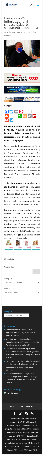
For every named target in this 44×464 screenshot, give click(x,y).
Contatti (12, 406)
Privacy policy (26, 406)
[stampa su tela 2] (22, 248)
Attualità (32, 32)
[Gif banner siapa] (22, 99)
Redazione (11, 32)
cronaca (7, 35)
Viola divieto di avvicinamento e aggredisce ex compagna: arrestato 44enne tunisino (20, 332)
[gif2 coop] (22, 81)
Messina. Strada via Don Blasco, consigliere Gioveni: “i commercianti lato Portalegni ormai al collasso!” (22, 342)
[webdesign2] (22, 92)
